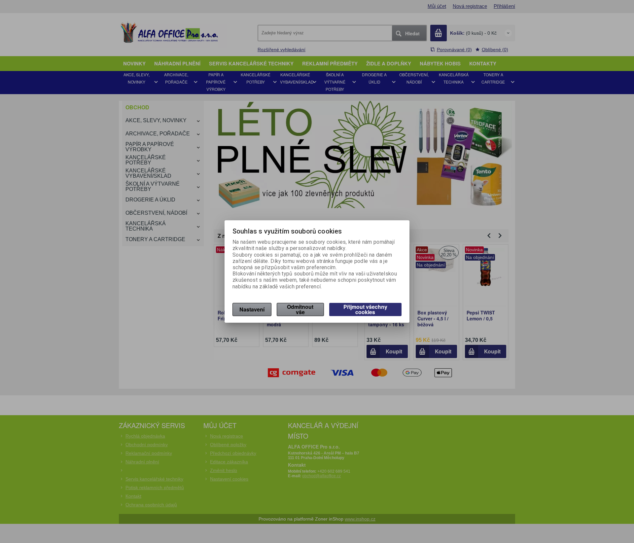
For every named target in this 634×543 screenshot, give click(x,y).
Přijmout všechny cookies (365, 309)
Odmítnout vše (300, 309)
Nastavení (251, 309)
